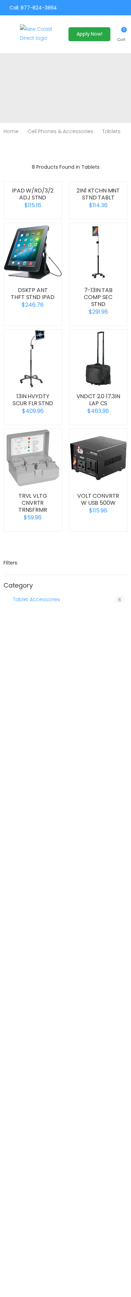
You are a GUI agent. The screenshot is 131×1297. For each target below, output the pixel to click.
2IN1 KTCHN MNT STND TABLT (98, 194)
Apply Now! (89, 33)
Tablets (111, 131)
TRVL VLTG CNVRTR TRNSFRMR (33, 503)
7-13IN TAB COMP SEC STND (98, 297)
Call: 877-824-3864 (33, 7)
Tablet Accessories (36, 599)
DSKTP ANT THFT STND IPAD (32, 293)
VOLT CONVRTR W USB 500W (98, 499)
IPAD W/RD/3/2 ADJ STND (32, 194)
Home (11, 131)
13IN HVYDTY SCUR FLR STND (33, 399)
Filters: (10, 562)
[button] (121, 34)
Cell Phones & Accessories (60, 131)
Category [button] (18, 585)
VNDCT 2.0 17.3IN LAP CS (98, 399)
